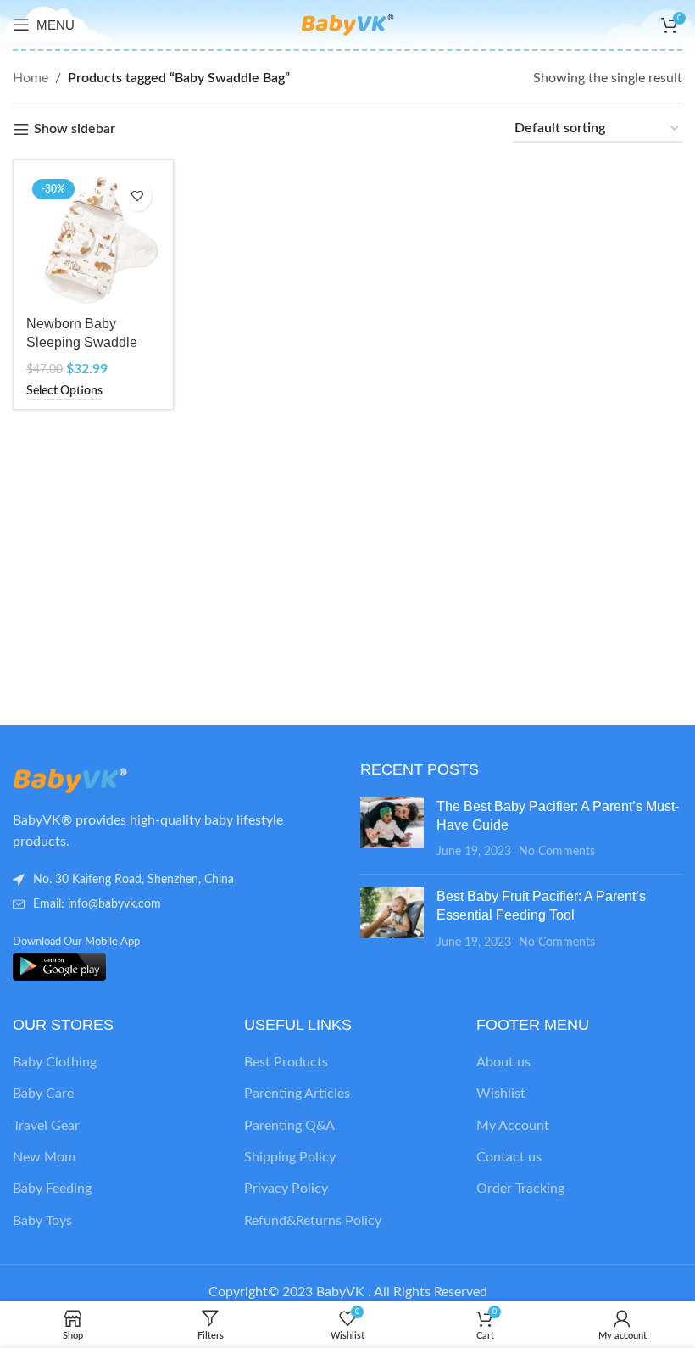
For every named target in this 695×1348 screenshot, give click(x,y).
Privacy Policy (286, 1188)
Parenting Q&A (289, 1126)
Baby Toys (42, 1221)
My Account (512, 1126)
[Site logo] (347, 24)
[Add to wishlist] (137, 196)
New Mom (44, 1157)
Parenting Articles (297, 1093)
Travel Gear (46, 1126)
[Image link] (106, 779)
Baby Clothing (55, 1062)
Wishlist (500, 1093)
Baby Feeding (52, 1188)
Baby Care (43, 1093)
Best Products (286, 1062)
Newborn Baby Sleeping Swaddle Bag (81, 342)
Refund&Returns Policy (312, 1221)
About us (503, 1062)
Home (30, 78)
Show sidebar (74, 129)
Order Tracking (520, 1188)
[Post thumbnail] (392, 829)
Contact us (509, 1157)
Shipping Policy (290, 1157)
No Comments (557, 851)
